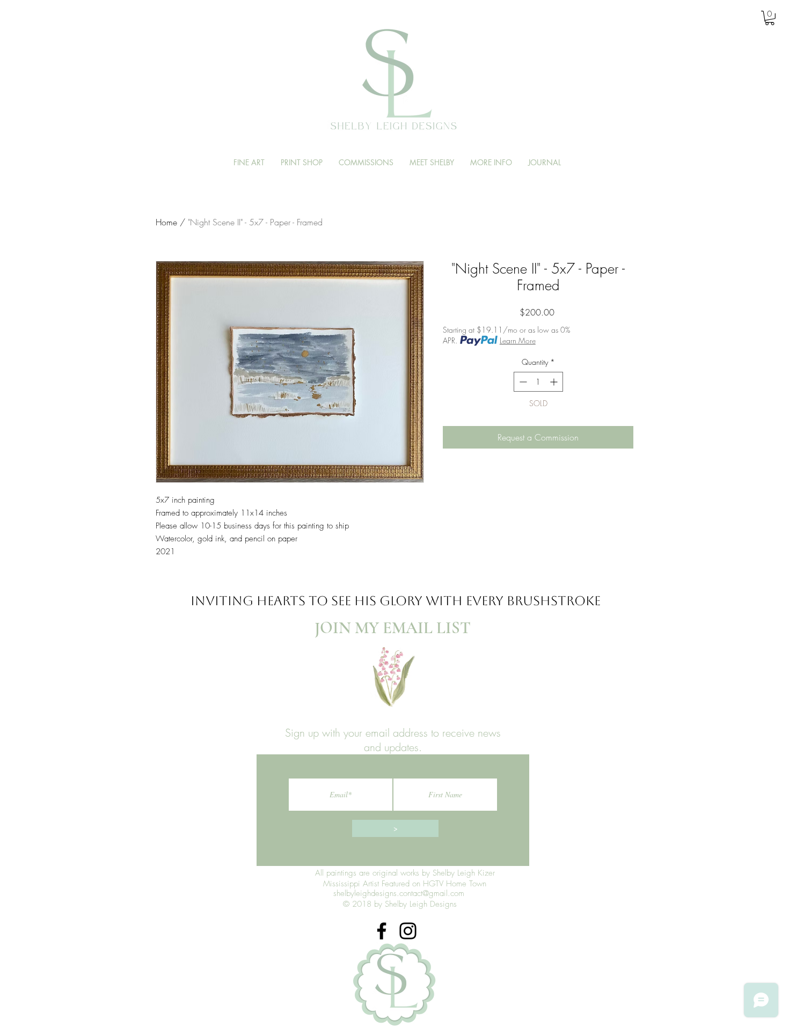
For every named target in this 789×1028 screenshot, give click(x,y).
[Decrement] (522, 381)
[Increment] (554, 381)
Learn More (518, 340)
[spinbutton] (538, 381)
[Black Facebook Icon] (381, 931)
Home (166, 222)
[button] (769, 18)
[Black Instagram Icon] (408, 931)
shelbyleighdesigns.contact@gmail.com (398, 893)
